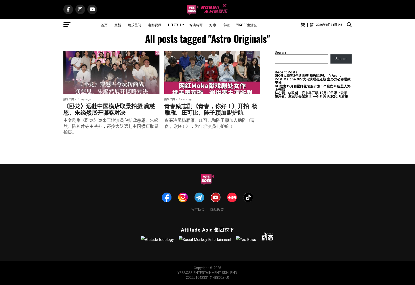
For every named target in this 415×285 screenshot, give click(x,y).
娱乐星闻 (134, 24)
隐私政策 (217, 209)
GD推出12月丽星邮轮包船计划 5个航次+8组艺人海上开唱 (313, 88)
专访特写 (196, 24)
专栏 (226, 24)
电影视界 (154, 24)
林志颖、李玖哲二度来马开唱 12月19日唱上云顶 (311, 93)
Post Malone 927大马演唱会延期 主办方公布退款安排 (313, 81)
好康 (212, 24)
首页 (104, 24)
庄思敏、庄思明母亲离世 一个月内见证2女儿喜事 (311, 97)
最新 (117, 24)
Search (280, 53)
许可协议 (198, 209)
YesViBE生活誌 (246, 24)
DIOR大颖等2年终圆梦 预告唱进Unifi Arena (308, 76)
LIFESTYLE (174, 24)
